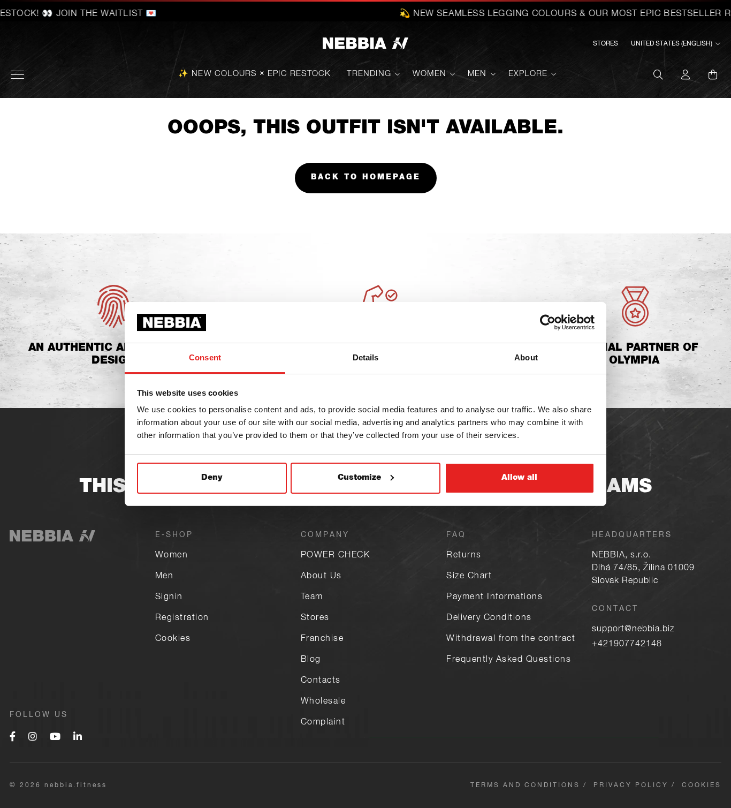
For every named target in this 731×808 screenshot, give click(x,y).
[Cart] (712, 74)
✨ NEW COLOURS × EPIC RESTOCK (254, 74)
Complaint (323, 723)
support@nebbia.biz (633, 629)
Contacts (321, 681)
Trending (369, 74)
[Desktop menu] (17, 74)
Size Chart (469, 576)
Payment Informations (494, 597)
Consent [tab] (205, 357)
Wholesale (323, 702)
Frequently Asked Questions (508, 660)
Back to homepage (366, 178)
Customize (359, 478)
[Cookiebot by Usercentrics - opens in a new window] (548, 322)
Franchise (322, 639)
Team (312, 597)
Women (429, 74)
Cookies (173, 639)
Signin (169, 597)
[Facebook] (13, 738)
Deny (211, 478)
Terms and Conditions (525, 785)
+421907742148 (627, 644)
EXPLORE (527, 74)
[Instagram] (32, 738)
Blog (311, 660)
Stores (605, 44)
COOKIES (701, 785)
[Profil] (685, 74)
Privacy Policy (630, 785)
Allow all (519, 478)
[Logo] (365, 44)
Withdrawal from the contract (510, 639)
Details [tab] (366, 357)
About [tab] (526, 357)
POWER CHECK (335, 556)
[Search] (658, 74)
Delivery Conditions (489, 618)
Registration (182, 618)
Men (477, 74)
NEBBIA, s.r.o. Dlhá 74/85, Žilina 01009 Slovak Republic (643, 569)
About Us (321, 576)
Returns (464, 556)
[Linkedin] (77, 738)
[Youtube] (55, 738)
